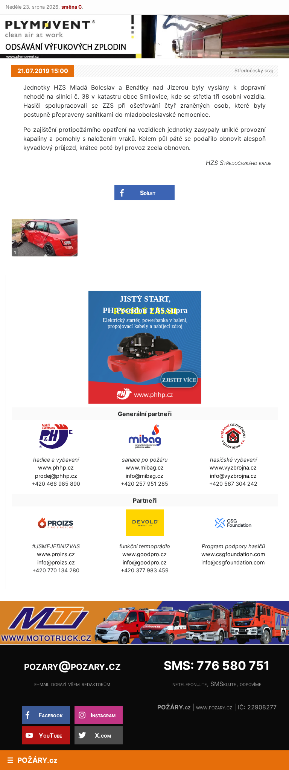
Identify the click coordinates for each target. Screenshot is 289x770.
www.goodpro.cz (144, 554)
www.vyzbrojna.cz (233, 467)
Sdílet (147, 193)
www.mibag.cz (145, 467)
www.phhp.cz (56, 467)
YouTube (50, 735)
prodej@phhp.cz (56, 476)
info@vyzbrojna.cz (233, 476)
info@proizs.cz (56, 562)
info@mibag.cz (144, 476)
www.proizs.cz (56, 554)
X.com (103, 735)
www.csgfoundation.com (233, 554)
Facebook (50, 715)
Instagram (103, 715)
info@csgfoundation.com (233, 562)
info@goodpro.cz (145, 562)
